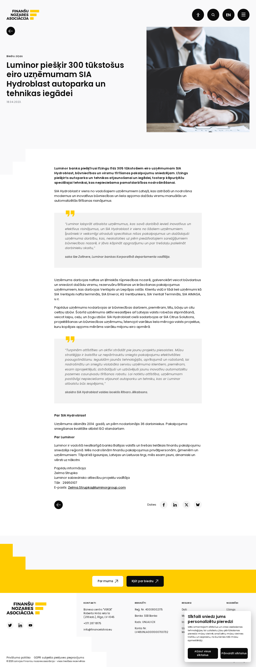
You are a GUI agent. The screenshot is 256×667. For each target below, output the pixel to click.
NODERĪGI (232, 602)
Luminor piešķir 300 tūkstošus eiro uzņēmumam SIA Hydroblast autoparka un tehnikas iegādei (65, 79)
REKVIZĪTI (140, 602)
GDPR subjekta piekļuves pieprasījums (59, 657)
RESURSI (187, 602)
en (228, 15)
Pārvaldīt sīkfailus (234, 653)
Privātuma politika (18, 657)
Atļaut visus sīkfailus (202, 653)
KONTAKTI (90, 602)
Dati (184, 609)
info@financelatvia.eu (98, 629)
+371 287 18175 (92, 623)
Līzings (231, 609)
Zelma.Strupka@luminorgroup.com (97, 487)
